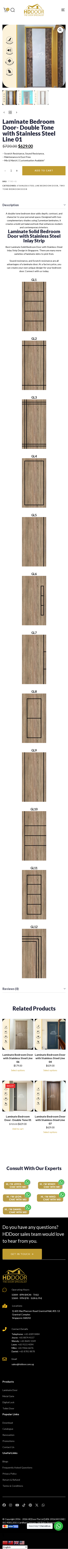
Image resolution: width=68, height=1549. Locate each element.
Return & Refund (11, 1479)
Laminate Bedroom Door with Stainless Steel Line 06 (17, 1058)
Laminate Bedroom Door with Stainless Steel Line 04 (50, 1058)
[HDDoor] (14, 1275)
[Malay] (22, 1542)
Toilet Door (8, 1408)
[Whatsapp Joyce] (17, 1184)
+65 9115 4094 (26, 1344)
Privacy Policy (9, 1473)
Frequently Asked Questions (17, 1467)
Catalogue (7, 1428)
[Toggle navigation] (54, 10)
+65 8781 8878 (27, 1351)
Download (7, 1422)
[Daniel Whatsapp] (17, 1209)
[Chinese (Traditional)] (11, 1542)
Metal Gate (8, 1396)
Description (10, 205)
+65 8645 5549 (28, 1341)
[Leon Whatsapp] (17, 1197)
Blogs (5, 1461)
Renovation (8, 1434)
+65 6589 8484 (32, 1334)
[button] (12, 10)
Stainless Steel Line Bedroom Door (37, 186)
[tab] (34, 205)
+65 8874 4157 (26, 1337)
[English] (16, 1542)
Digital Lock (8, 1402)
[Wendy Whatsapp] (51, 1184)
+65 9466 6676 (25, 1347)
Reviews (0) (10, 989)
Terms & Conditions (12, 1485)
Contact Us (8, 1447)
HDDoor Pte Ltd (36, 1519)
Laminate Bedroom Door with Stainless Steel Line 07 (50, 1120)
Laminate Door (9, 1390)
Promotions (8, 1441)
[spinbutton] (11, 170)
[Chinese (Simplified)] (5, 1542)
